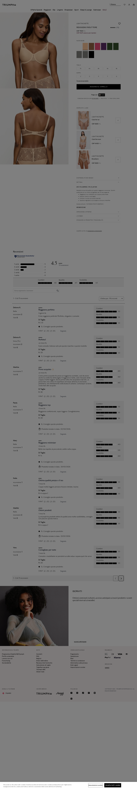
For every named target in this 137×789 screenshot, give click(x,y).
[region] (68, 785)
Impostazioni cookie (95, 785)
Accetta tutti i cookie (112, 785)
